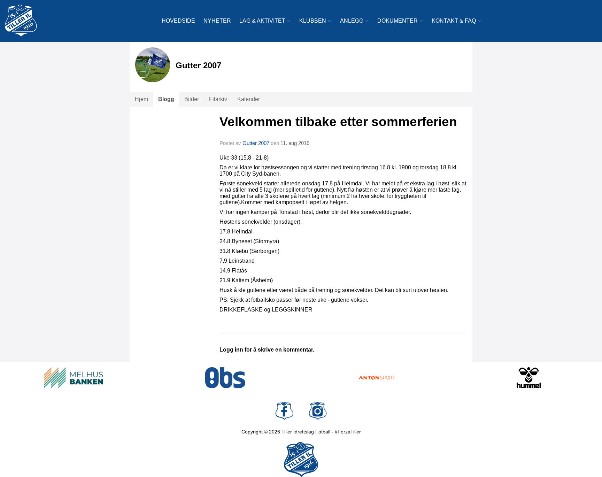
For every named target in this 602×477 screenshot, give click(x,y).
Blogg (166, 99)
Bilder (191, 99)
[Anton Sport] (376, 377)
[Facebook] (284, 411)
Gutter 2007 (255, 143)
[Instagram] (318, 411)
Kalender (248, 99)
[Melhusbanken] (73, 377)
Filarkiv (218, 99)
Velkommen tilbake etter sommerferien (338, 122)
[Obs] (225, 377)
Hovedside (178, 21)
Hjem (141, 99)
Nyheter (217, 21)
